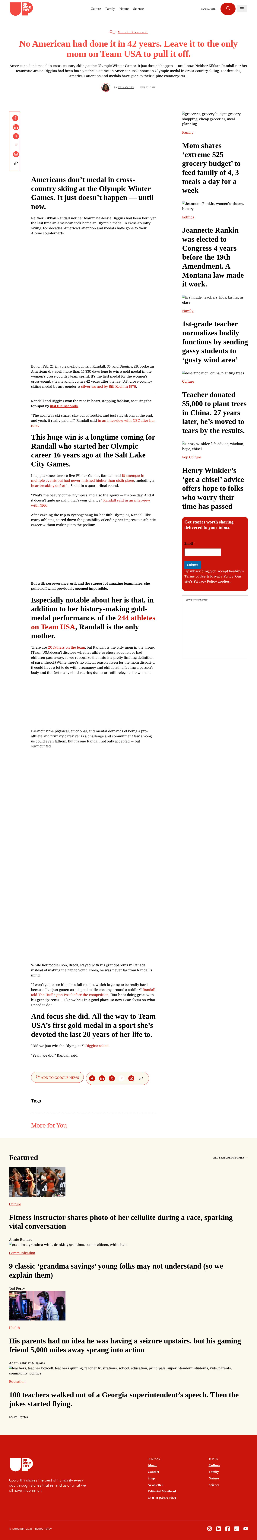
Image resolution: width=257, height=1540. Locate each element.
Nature (124, 9)
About (152, 1465)
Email (189, 543)
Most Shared (133, 32)
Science (138, 9)
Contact (153, 1472)
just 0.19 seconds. (64, 406)
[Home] (112, 32)
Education (17, 1381)
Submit (192, 565)
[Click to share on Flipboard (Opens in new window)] (16, 145)
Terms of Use (195, 576)
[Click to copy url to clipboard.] (16, 163)
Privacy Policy (221, 576)
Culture (96, 9)
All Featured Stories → (230, 1157)
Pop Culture (191, 457)
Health (14, 1328)
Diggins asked (97, 1046)
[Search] (228, 9)
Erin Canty (126, 87)
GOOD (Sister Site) (162, 1498)
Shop (151, 1478)
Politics (188, 217)
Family (110, 9)
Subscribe (208, 8)
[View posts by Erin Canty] (106, 87)
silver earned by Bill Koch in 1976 (108, 386)
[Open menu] (242, 8)
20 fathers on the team (66, 647)
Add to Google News (59, 1078)
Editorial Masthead (162, 1491)
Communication (22, 1253)
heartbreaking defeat (48, 486)
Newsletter (155, 1485)
